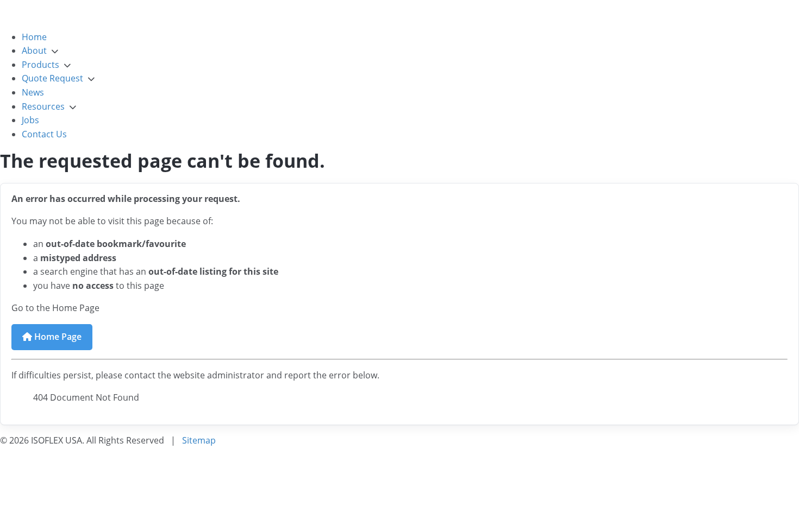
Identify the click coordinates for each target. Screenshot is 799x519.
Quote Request (52, 78)
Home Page (57, 337)
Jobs (30, 120)
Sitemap (199, 440)
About (34, 50)
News (33, 92)
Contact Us (44, 134)
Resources (43, 106)
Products (40, 65)
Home (34, 37)
